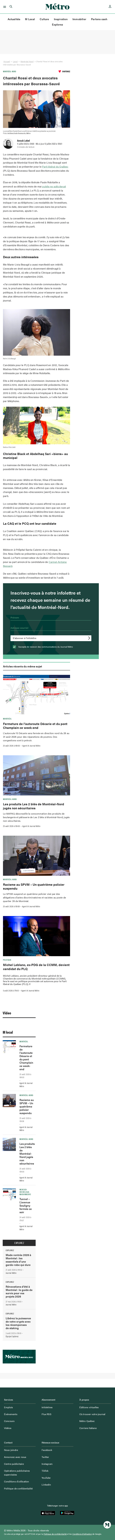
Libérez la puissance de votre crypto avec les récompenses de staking (18, 1323)
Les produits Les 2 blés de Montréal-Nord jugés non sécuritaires (33, 806)
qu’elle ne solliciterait (54, 186)
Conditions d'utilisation (82, 1534)
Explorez (57, 24)
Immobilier (79, 19)
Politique (7, 960)
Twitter (45, 1457)
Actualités (14, 19)
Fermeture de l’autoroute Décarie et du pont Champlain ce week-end (35, 725)
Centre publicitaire (14, 1464)
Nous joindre (11, 1450)
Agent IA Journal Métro (31, 745)
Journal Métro (11, 1272)
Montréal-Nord (27, 61)
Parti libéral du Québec (55, 166)
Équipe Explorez (12, 1336)
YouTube (46, 1477)
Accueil (6, 61)
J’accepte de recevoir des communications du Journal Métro (45, 646)
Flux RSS (46, 1414)
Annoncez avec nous (15, 1457)
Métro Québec (87, 1421)
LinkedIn (46, 1484)
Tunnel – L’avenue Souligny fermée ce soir (25, 1205)
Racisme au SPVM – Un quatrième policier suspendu (33, 886)
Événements (10, 1414)
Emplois (8, 1407)
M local (8, 1032)
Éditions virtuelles (89, 1407)
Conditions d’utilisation (16, 1481)
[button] (4, 7)
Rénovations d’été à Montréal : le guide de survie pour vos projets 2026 (19, 1291)
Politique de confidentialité (18, 1488)
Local (15, 61)
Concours (9, 1421)
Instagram (47, 1464)
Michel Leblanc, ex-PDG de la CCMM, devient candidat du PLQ (36, 966)
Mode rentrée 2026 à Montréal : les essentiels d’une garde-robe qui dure (18, 1260)
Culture (44, 19)
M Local (30, 19)
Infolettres (47, 1407)
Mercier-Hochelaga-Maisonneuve (25, 1191)
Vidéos (7, 1428)
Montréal (7, 718)
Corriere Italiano (88, 1428)
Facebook (47, 1450)
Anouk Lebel (23, 140)
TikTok (45, 1470)
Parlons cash (99, 19)
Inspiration (61, 19)
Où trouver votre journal (92, 1414)
